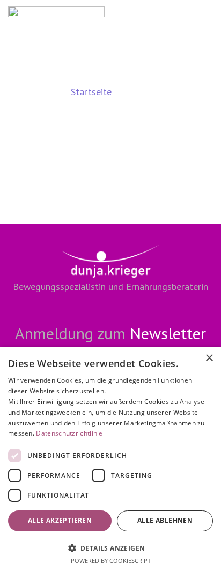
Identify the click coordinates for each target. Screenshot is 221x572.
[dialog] (110, 459)
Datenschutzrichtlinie (69, 433)
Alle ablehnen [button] (165, 520)
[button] (110, 547)
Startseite (91, 92)
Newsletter (168, 333)
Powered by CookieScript (111, 560)
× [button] (209, 358)
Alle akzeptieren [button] (60, 520)
